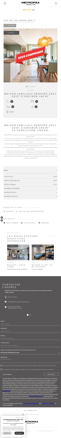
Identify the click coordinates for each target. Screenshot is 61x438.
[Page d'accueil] (30, 3)
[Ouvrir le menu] (56, 3)
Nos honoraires (37, 430)
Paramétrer (7, 433)
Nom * (3, 321)
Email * (3, 335)
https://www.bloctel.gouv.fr (36, 396)
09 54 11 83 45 (12, 297)
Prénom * (4, 328)
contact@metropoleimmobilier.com (18, 302)
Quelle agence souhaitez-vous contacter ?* (18, 350)
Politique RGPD (46, 431)
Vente (11, 20)
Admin (55, 430)
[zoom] (30, 55)
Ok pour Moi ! (19, 433)
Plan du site (43, 430)
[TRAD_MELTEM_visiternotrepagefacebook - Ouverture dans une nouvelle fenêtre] (2, 217)
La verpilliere (23, 20)
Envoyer (51, 374)
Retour (11, 25)
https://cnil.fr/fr (6, 391)
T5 (34, 20)
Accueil (6, 20)
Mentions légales (49, 430)
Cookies (51, 431)
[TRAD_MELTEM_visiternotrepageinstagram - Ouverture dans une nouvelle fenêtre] (2, 220)
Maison (30, 20)
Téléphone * (5, 342)
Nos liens (40, 431)
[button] (13, 79)
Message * (4, 357)
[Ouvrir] (5, 3)
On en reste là (19, 417)
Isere (15, 20)
